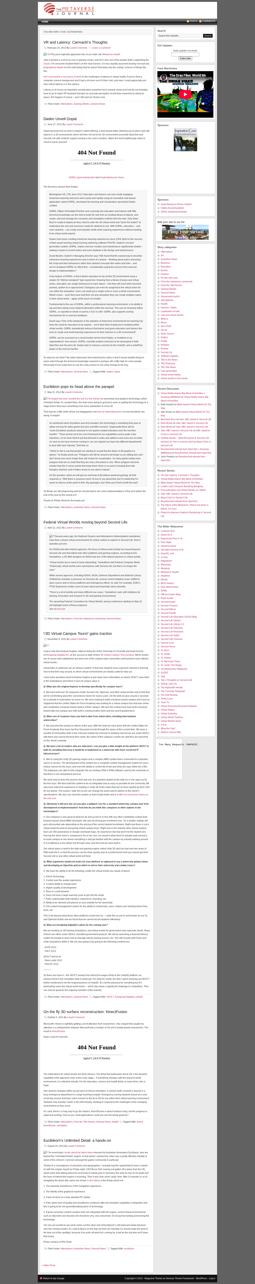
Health (115, 1121)
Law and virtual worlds (172, 315)
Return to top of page (53, 1278)
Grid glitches (167, 300)
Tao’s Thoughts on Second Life (176, 680)
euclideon (129, 1248)
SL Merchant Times (170, 661)
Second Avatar (168, 602)
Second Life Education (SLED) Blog (179, 616)
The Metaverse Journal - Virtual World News (77, 10)
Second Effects (168, 609)
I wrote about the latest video (78, 1152)
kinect (140, 1121)
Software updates (169, 356)
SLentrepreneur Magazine (174, 669)
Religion (165, 345)
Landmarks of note (170, 311)
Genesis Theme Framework (180, 1278)
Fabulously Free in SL (172, 538)
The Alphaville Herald (172, 687)
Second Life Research (172, 631)
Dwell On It (166, 535)
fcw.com (61, 609)
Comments (208, 21)
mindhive (165, 575)
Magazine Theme (153, 1278)
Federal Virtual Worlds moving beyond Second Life (85, 522)
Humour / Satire (169, 307)
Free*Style (166, 542)
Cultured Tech (168, 531)
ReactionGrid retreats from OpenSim (193, 453)
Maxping (165, 568)
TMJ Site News (168, 367)
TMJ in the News (169, 359)
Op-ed (164, 330)
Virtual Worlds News (171, 721)
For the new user (169, 278)
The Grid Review (169, 695)
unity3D (139, 997)
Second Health (168, 613)
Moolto (164, 579)
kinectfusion (49, 1125)
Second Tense (168, 646)
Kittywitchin (166, 561)
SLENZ (164, 672)
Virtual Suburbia (169, 713)
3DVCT (110, 997)
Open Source (167, 333)
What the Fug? (168, 728)
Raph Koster (167, 598)
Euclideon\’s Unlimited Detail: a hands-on (77, 1140)
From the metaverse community (89, 618)
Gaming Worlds (81, 104)
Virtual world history (171, 374)
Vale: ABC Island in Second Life (195, 419)
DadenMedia (107, 177)
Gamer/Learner (168, 546)
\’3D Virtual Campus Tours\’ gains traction (77, 633)
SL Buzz (165, 650)
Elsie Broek (166, 423)
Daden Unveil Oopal (60, 119)
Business (165, 263)
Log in (212, 1278)
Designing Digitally (124, 997)
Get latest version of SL (172, 549)
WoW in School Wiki (171, 732)
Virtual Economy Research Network (179, 706)
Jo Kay (164, 557)
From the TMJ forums (84, 1121)
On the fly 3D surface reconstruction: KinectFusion (85, 1012)
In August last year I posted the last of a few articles (74, 398)
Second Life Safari (170, 635)
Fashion (165, 274)
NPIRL (164, 590)
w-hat (163, 724)
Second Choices (169, 605)
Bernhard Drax (168, 419)
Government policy (170, 296)
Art (162, 255)
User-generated (169, 371)
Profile (164, 341)
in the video (93, 1180)
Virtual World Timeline (172, 717)
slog (163, 676)
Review (164, 348)
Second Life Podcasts (172, 628)
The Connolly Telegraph (173, 691)
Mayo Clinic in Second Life (174, 497)
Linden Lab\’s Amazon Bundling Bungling (182, 486)
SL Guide (165, 654)
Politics (164, 337)
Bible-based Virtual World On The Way (180, 482)
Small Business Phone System (176, 204)
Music (164, 322)
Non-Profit (166, 326)
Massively (166, 564)
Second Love (167, 643)
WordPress (201, 1278)
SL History (166, 657)
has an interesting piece (110, 411)
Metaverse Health (111, 54)
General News (98, 104)
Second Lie (166, 352)
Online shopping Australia (174, 211)
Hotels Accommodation (172, 208)
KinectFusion (58, 1031)
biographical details (53, 67)
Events (164, 270)
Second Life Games (171, 620)
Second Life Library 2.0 (172, 624)
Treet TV (165, 702)
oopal (117, 371)
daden (110, 371)
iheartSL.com (167, 553)
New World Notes (169, 587)
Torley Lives (167, 698)
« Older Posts (48, 1265)
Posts (193, 21)
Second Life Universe (172, 639)
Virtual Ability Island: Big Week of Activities (182, 479)
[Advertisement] (169, 11)
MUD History (167, 583)
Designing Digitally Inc (57, 655)
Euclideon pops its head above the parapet (78, 387)
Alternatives (67, 104)
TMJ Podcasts (168, 363)
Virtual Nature (168, 710)
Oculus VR (48, 63)
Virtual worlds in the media (174, 378)
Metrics (164, 319)
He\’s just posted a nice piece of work (62, 76)
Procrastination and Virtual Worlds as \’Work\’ (183, 490)
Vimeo (121, 177)
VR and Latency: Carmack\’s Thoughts (75, 42)
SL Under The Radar (171, 665)
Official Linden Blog (171, 594)
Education (166, 266)
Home (45, 21)
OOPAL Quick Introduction (82, 177)
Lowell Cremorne (78, 48)
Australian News (82, 507)
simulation (62, 1125)
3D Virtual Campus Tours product (117, 655)
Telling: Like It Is (169, 684)
